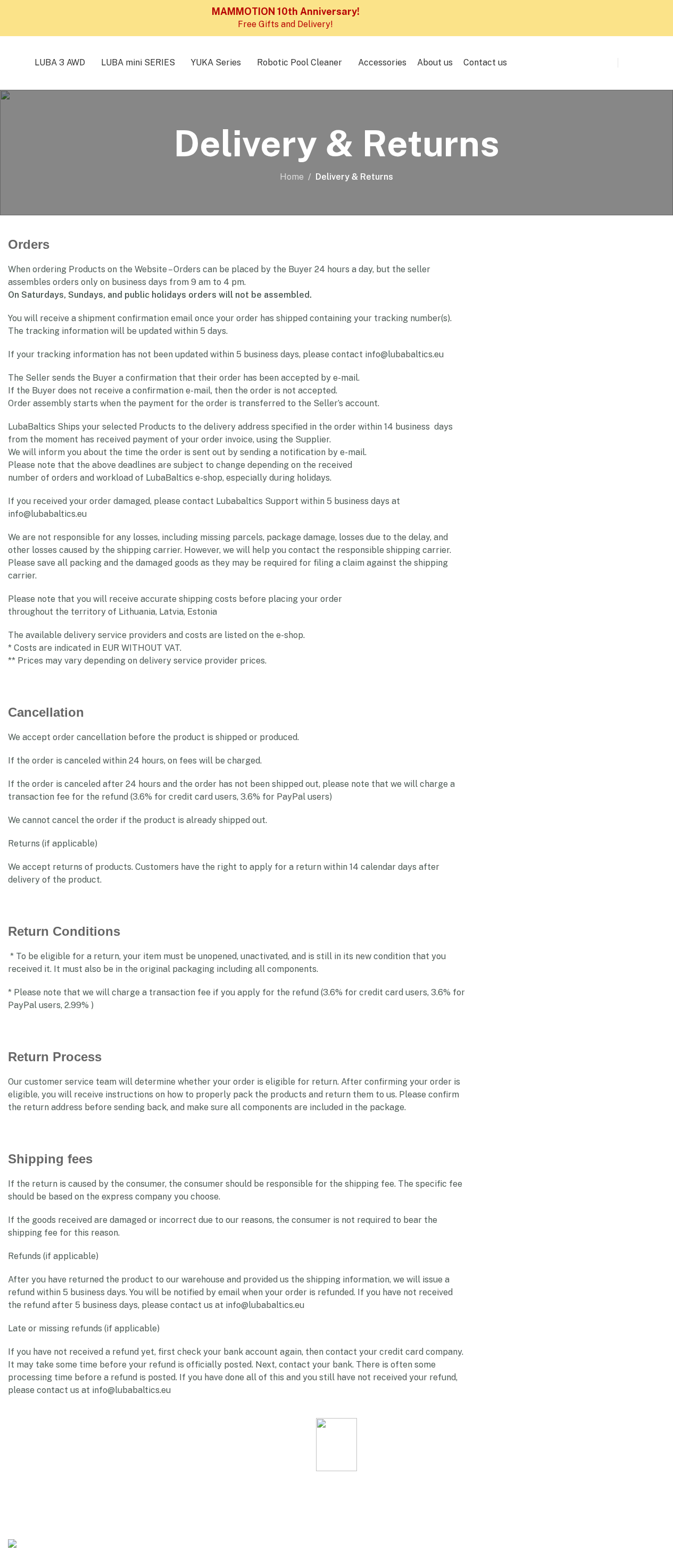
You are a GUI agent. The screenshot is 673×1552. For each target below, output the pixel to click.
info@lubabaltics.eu (404, 354)
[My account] (627, 62)
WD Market (225, 1522)
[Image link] (336, 1444)
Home (292, 177)
